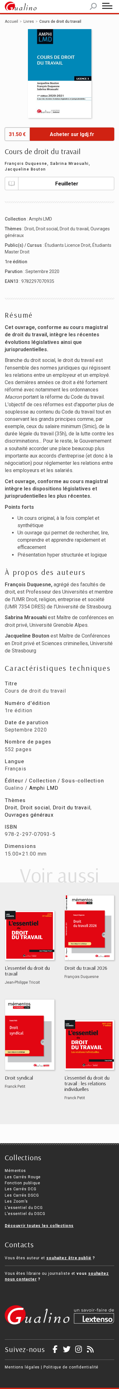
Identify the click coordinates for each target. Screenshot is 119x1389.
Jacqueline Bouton (25, 169)
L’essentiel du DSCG (25, 1213)
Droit (29, 228)
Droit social (47, 228)
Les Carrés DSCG (22, 1195)
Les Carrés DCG (20, 1189)
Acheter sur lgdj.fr (72, 134)
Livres (28, 21)
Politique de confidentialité (70, 1367)
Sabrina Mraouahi (69, 163)
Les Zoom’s (16, 1201)
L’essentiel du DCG (24, 1207)
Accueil (11, 21)
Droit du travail (74, 228)
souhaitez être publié (68, 1258)
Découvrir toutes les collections (39, 1226)
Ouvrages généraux (29, 815)
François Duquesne (26, 163)
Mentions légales (22, 1367)
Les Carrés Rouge (23, 1177)
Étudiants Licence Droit (67, 245)
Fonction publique (22, 1183)
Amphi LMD (40, 218)
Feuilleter (66, 184)
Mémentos (15, 1170)
